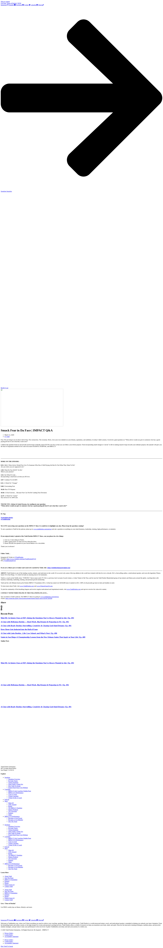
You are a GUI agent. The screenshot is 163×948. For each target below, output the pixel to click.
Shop (6, 801)
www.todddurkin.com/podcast (42, 529)
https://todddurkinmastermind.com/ (58, 568)
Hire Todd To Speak (14, 786)
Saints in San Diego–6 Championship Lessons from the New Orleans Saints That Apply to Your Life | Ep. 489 (43, 637)
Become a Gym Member (15, 820)
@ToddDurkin (5, 519)
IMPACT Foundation (11, 879)
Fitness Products (13, 809)
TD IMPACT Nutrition (15, 808)
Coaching (7, 789)
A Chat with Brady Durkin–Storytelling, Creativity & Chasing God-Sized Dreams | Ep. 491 (36, 626)
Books (10, 806)
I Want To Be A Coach (15, 798)
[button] (81, 606)
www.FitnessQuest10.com (44, 586)
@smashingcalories (7, 517)
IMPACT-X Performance (15, 793)
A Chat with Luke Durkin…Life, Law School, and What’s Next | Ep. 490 (29, 633)
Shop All (11, 803)
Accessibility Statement (11, 936)
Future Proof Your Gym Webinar (18, 787)
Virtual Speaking (13, 782)
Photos (7, 883)
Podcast (7, 799)
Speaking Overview (14, 779)
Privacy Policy (9, 933)
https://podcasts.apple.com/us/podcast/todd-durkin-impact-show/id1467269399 (28, 598)
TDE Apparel (12, 804)
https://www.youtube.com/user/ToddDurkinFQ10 (21, 559)
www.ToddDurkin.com (27, 586)
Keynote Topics (13, 781)
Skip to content (5, 1)
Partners (10, 813)
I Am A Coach (12, 794)
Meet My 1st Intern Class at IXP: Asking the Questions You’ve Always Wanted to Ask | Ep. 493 (37, 618)
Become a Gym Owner (15, 818)
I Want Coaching (13, 796)
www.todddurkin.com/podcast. (50, 597)
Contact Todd (9, 886)
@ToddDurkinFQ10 (9, 560)
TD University (12, 811)
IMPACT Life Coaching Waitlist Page (19, 791)
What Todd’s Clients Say (15, 784)
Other (10, 815)
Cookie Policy (9, 935)
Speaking (7, 777)
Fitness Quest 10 (9, 885)
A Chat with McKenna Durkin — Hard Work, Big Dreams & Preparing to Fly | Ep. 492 (35, 622)
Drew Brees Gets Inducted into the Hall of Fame (19, 629)
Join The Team (12, 821)
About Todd (8, 876)
